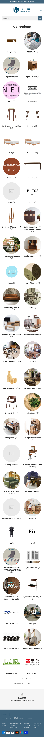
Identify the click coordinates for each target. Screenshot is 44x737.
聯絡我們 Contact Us (4, 725)
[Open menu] (3, 10)
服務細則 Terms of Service (27, 725)
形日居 (16, 718)
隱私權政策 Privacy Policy (37, 725)
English (5, 714)
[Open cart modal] (41, 10)
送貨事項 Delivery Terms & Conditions (15, 725)
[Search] (40, 18)
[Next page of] (30, 679)
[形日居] (22, 10)
